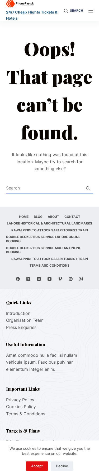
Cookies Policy (21, 406)
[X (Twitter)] (28, 279)
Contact (72, 217)
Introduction (18, 313)
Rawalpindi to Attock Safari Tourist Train (49, 230)
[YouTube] (49, 279)
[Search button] (88, 188)
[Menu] (90, 10)
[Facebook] (18, 279)
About (53, 217)
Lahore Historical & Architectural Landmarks (49, 223)
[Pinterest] (71, 279)
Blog (38, 217)
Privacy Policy (20, 399)
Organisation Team (25, 320)
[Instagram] (39, 279)
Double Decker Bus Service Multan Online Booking (43, 250)
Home (24, 217)
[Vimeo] (60, 279)
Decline (62, 466)
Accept (37, 466)
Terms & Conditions (25, 413)
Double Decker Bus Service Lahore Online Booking (43, 239)
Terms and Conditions (49, 265)
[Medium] (81, 279)
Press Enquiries (21, 327)
